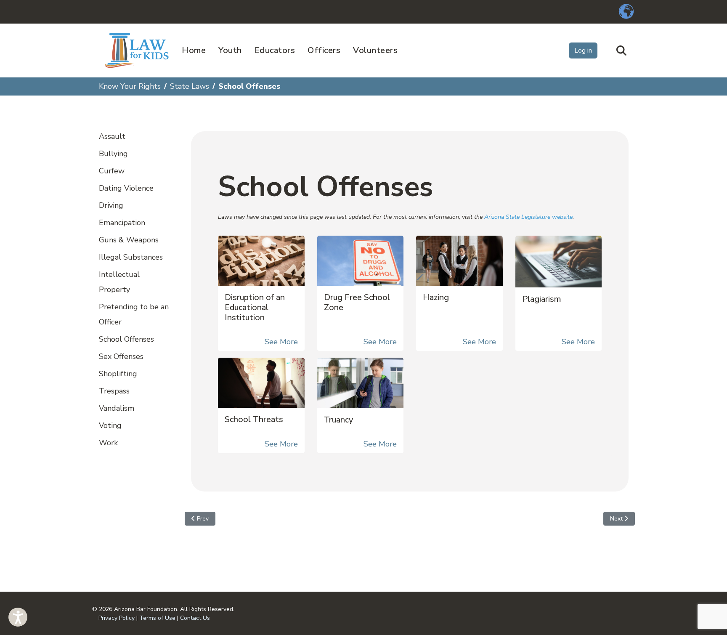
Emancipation (122, 223)
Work (108, 443)
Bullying (113, 154)
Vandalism (116, 408)
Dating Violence (126, 188)
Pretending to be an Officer (134, 314)
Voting (110, 425)
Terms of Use (157, 618)
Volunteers (375, 50)
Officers (324, 50)
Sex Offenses (121, 356)
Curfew (112, 171)
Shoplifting (118, 374)
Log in (583, 50)
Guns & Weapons (129, 240)
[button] (17, 617)
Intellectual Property (119, 282)
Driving (111, 205)
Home (194, 50)
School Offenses (126, 339)
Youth (230, 50)
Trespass (114, 391)
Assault (112, 136)
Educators (275, 50)
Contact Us (195, 618)
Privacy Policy (116, 618)
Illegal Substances (131, 257)
